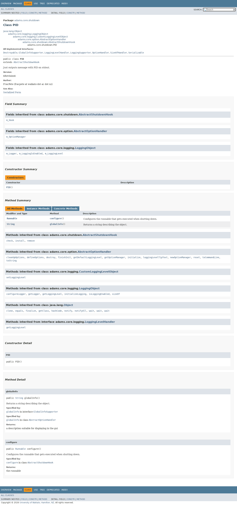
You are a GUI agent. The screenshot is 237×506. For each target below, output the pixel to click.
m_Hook (10, 120)
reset (196, 257)
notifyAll (80, 311)
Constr (33, 13)
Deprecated (53, 3)
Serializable (136, 52)
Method (43, 13)
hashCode (56, 311)
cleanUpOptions (15, 257)
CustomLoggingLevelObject (98, 271)
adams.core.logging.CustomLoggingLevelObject (40, 36)
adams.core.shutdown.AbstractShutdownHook (49, 42)
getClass (44, 311)
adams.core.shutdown (27, 20)
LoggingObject (85, 148)
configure (55, 218)
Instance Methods (38, 208)
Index (64, 3)
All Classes (7, 9)
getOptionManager (114, 257)
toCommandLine (210, 257)
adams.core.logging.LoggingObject (28, 34)
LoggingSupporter (80, 52)
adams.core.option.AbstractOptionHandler (42, 39)
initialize (134, 257)
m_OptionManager (16, 136)
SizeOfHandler (118, 52)
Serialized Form (12, 92)
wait (91, 311)
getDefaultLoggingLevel (87, 257)
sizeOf (116, 294)
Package (17, 3)
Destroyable (10, 52)
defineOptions (35, 257)
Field (24, 13)
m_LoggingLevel (54, 153)
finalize (31, 311)
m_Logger (11, 153)
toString (11, 260)
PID (8, 187)
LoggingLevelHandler (56, 52)
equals (19, 311)
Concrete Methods (65, 208)
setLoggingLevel (16, 277)
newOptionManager (180, 257)
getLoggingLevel (52, 294)
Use (36, 3)
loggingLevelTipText (155, 257)
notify (68, 311)
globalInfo (56, 224)
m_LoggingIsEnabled (30, 153)
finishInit (64, 257)
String (11, 224)
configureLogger (16, 294)
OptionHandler (100, 52)
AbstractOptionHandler (90, 131)
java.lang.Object (12, 31)
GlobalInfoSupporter (31, 52)
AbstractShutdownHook (26, 62)
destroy (50, 257)
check (9, 240)
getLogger (34, 294)
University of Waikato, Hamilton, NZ (37, 502)
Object (68, 305)
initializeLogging (75, 294)
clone (9, 311)
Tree (42, 3)
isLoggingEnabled (99, 294)
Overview (6, 3)
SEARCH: (198, 10)
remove (31, 240)
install (19, 240)
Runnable (12, 218)
